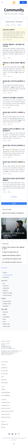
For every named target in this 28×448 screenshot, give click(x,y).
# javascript (6, 288)
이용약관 (3, 389)
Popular (14, 25)
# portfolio (6, 306)
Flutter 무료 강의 (5, 414)
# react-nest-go (7, 295)
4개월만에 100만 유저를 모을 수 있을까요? (11, 255)
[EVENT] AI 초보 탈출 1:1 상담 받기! (13, 98)
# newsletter (6, 317)
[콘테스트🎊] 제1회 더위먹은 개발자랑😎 (14, 63)
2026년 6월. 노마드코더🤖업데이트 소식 (14, 82)
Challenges (4, 367)
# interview (6, 277)
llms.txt (3, 427)
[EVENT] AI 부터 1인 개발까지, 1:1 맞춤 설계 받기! (13, 130)
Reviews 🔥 (4, 370)
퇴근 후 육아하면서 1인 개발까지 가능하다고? (12, 262)
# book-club (6, 324)
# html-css (5, 285)
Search (5, 268)
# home (5, 272)
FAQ (2, 376)
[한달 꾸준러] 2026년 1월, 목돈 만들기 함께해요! (14, 179)
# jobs (4, 314)
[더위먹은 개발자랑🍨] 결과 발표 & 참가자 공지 (13, 45)
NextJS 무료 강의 (5, 408)
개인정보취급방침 (5, 392)
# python (5, 290)
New (20, 25)
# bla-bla (5, 312)
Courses (3, 364)
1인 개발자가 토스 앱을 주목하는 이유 (10, 252)
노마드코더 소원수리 (8, 30)
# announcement (7, 275)
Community (14, 10)
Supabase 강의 (5, 405)
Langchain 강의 (5, 402)
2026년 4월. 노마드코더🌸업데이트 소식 (14, 113)
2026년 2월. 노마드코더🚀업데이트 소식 (14, 146)
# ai (4, 283)
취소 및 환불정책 (5, 395)
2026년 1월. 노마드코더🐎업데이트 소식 (14, 163)
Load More (14, 197)
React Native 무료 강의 (7, 411)
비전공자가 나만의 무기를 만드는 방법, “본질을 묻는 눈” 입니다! (13, 248)
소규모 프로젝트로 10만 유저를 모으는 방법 (11, 259)
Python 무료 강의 (5, 417)
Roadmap (4, 379)
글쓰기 (14, 203)
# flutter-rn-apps (7, 293)
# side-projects (7, 301)
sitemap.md (4, 424)
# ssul (4, 319)
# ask (4, 321)
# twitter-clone (7, 303)
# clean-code (6, 326)
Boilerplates (4, 382)
